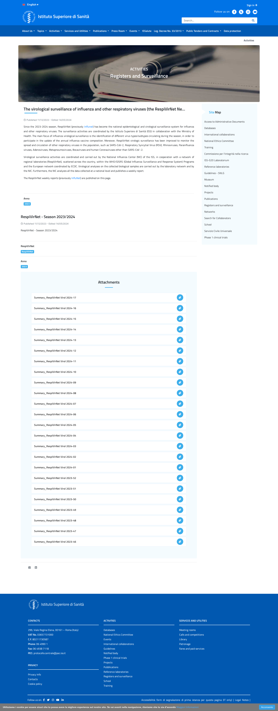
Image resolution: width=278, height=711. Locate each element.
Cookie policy (35, 684)
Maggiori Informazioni (187, 707)
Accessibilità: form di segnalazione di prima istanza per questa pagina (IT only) (186, 700)
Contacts (33, 679)
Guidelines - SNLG (214, 173)
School (208, 224)
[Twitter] (23, 567)
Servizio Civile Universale (218, 231)
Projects (208, 192)
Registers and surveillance (218, 205)
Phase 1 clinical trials (215, 237)
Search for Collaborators (217, 218)
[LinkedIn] (35, 567)
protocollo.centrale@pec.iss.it (50, 653)
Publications (211, 199)
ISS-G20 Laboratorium (216, 160)
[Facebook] (29, 567)
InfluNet (75, 178)
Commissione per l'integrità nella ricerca (226, 154)
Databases (210, 128)
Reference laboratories (216, 167)
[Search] (253, 20)
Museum (209, 179)
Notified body (211, 186)
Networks (209, 212)
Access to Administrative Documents (224, 122)
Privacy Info (34, 674)
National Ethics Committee (219, 141)
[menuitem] (28, 31)
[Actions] (24, 5)
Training (208, 147)
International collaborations (219, 134)
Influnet (88, 126)
